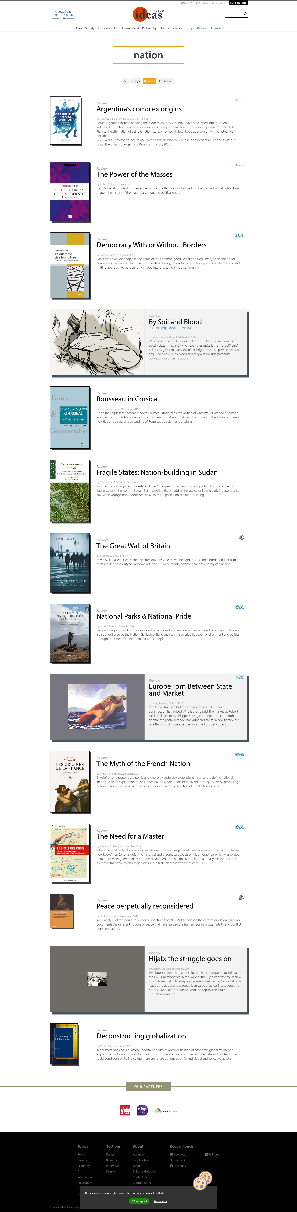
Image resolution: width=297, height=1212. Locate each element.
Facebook (203, 3)
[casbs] (125, 1110)
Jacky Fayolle (159, 703)
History (164, 28)
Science (177, 28)
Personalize (160, 1201)
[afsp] (142, 1110)
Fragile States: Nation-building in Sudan (157, 472)
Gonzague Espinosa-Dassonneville (119, 119)
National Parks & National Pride (143, 616)
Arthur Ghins (107, 184)
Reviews (202, 28)
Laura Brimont (108, 626)
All (125, 81)
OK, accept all (139, 1201)
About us (139, 1154)
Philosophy (149, 28)
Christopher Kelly (109, 409)
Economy (104, 28)
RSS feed (213, 1154)
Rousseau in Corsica (126, 398)
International (130, 28)
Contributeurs (142, 1183)
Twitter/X (187, 3)
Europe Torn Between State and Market (190, 689)
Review (102, 103)
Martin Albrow (108, 1046)
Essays (190, 28)
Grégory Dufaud (109, 846)
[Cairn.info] (165, 1110)
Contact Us (140, 1177)
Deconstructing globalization (141, 1035)
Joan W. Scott (159, 968)
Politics (77, 28)
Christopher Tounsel (111, 482)
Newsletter (180, 1154)
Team (136, 1166)
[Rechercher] (245, 14)
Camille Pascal (108, 255)
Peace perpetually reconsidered (145, 905)
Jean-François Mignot (164, 337)
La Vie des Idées (238, 2)
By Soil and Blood (175, 321)
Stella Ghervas (108, 916)
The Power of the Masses (134, 174)
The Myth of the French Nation (143, 763)
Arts (116, 28)
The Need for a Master (130, 836)
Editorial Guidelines (145, 1171)
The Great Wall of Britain (133, 545)
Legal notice (141, 1160)
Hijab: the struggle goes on (190, 958)
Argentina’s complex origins (139, 108)
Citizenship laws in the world (173, 327)
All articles (220, 3)
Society (90, 28)
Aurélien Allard (108, 555)
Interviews (217, 28)
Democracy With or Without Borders (151, 244)
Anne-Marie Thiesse (111, 773)
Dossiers (111, 1171)
